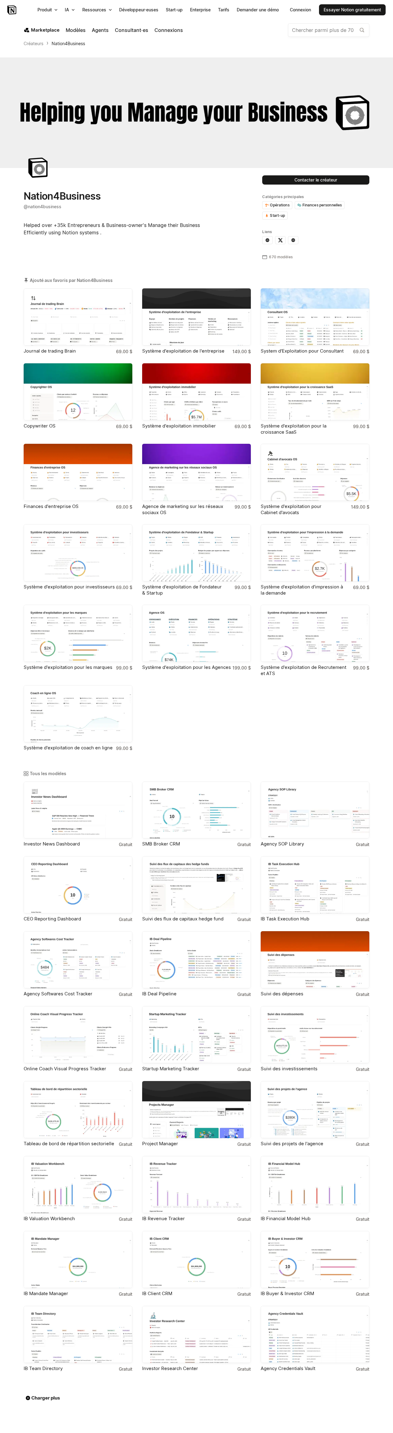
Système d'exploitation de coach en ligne (68, 748)
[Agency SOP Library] (315, 810)
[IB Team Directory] (78, 1334)
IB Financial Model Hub (285, 1218)
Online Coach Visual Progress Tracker (65, 1069)
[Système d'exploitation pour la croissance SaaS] (315, 391)
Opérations (279, 205)
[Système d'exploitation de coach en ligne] (78, 713)
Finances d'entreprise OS (51, 506)
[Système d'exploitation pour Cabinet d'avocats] (315, 472)
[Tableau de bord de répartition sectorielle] (78, 1109)
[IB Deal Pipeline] (196, 959)
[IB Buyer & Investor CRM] (315, 1259)
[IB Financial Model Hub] (315, 1184)
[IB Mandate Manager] (78, 1259)
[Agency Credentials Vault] (315, 1334)
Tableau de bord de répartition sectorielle (69, 1143)
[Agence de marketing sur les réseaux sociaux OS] (196, 472)
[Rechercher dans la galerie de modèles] (362, 30)
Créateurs (33, 43)
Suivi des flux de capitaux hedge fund (183, 919)
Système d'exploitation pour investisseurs (69, 587)
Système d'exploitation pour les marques (68, 667)
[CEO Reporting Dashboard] (78, 884)
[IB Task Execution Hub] (315, 884)
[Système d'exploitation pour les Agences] (196, 633)
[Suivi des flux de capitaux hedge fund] (196, 884)
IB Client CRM (157, 1293)
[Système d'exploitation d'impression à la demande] (315, 552)
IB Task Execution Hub (285, 919)
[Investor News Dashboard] (78, 810)
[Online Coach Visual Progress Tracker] (78, 1034)
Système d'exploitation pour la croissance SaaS (293, 429)
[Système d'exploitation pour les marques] (78, 633)
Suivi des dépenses (282, 994)
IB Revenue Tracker (163, 1218)
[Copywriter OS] (78, 391)
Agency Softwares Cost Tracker (58, 994)
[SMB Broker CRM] (196, 810)
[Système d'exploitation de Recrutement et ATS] (315, 633)
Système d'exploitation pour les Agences (186, 667)
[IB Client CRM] (196, 1259)
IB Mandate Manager (46, 1293)
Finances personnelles (322, 205)
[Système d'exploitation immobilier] (196, 391)
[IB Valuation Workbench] (78, 1184)
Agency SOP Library (282, 844)
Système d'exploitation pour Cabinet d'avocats (291, 509)
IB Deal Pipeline (159, 994)
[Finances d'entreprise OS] (78, 472)
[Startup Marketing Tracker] (196, 1034)
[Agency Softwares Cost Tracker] (78, 959)
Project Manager (160, 1143)
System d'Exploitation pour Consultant (302, 351)
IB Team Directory (43, 1368)
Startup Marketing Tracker (170, 1069)
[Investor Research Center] (196, 1334)
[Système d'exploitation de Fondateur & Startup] (196, 552)
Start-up (277, 215)
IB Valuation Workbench (49, 1218)
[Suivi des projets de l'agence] (315, 1109)
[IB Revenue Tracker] (196, 1184)
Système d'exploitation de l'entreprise (183, 351)
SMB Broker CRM (161, 844)
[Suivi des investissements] (315, 1034)
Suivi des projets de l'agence (292, 1143)
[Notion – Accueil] (12, 10)
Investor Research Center (170, 1368)
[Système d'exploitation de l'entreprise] (196, 317)
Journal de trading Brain (50, 351)
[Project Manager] (196, 1109)
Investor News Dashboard (52, 844)
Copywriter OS (40, 426)
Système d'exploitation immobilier (179, 426)
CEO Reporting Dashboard (52, 919)
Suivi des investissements (289, 1069)
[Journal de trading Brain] (78, 317)
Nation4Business (68, 43)
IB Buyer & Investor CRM (287, 1293)
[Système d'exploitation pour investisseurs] (78, 552)
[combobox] (328, 30)
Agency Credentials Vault (288, 1368)
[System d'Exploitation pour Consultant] (315, 317)
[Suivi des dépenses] (315, 959)
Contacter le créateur (315, 179)
